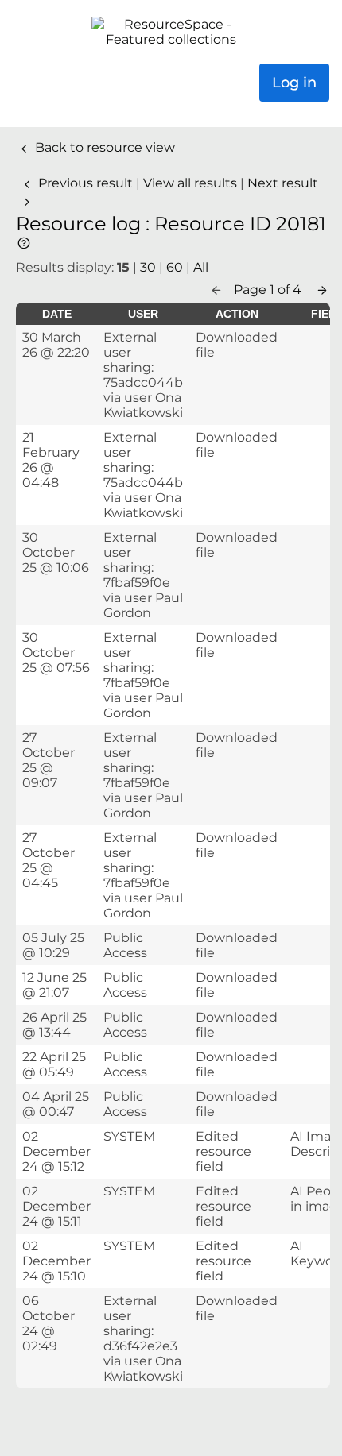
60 (174, 267)
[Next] (322, 289)
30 (148, 267)
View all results (191, 183)
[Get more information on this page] (24, 241)
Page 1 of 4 (269, 289)
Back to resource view (103, 147)
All (200, 267)
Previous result (85, 183)
